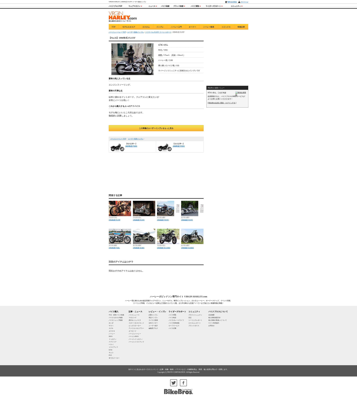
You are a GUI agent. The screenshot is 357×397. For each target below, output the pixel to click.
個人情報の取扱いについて (217, 320)
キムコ (111, 352)
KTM (110, 350)
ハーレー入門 (176, 27)
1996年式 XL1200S (163, 248)
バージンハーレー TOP (118, 139)
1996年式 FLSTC (139, 220)
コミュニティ (236, 6)
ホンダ (111, 323)
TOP (113, 27)
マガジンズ (132, 317)
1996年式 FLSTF (114, 220)
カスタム (146, 27)
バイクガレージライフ (176, 320)
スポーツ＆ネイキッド (136, 323)
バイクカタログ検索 (116, 317)
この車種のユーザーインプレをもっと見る (156, 128)
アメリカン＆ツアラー (136, 328)
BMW (111, 336)
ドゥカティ (112, 339)
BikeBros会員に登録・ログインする (221, 103)
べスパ (111, 344)
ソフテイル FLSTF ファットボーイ (158, 32)
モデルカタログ (128, 27)
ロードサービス (174, 325)
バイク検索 (165, 6)
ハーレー (112, 334)
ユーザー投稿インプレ (135, 139)
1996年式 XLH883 (187, 248)
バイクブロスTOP (115, 6)
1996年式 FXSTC (163, 220)
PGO (110, 355)
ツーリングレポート (195, 320)
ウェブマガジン (134, 6)
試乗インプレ (153, 315)
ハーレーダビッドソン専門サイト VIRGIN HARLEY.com (178, 296)
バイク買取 (195, 6)
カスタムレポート (194, 323)
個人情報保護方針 (214, 317)
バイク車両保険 (174, 323)
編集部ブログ (153, 328)
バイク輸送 (172, 317)
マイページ (244, 2)
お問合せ (211, 325)
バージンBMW (134, 336)
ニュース (152, 6)
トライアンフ (113, 347)
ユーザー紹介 (153, 325)
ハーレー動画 (208, 27)
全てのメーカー (114, 358)
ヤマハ (111, 325)
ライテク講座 (153, 320)
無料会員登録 (232, 2)
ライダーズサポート (213, 6)
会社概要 (211, 315)
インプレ (160, 27)
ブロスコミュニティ (195, 315)
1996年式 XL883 (138, 248)
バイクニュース (134, 315)
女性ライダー (153, 323)
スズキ (111, 328)
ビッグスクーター (135, 325)
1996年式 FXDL (114, 248)
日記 (189, 317)
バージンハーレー (135, 334)
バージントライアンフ (136, 342)
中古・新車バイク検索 (116, 315)
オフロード (132, 331)
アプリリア (112, 342)
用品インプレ (153, 317)
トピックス (226, 27)
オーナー (192, 27)
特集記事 (241, 27)
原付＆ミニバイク (135, 320)
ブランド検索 (178, 6)
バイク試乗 (172, 328)
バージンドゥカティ (136, 339)
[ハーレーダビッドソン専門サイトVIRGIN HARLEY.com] (123, 16)
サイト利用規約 (213, 323)
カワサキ (112, 331)
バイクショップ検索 (116, 320)
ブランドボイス (193, 325)
